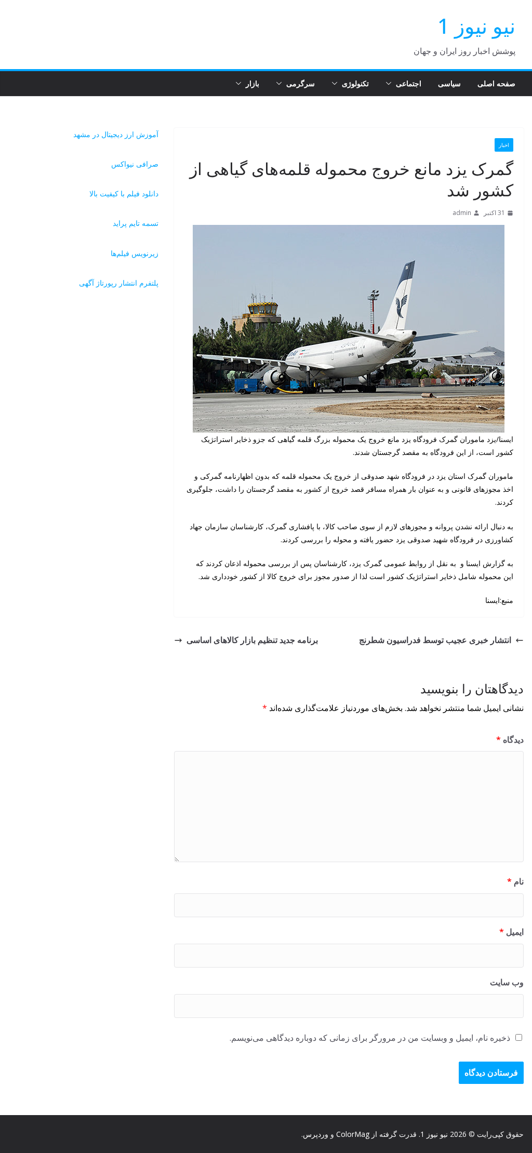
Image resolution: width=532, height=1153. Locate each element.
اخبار (504, 145)
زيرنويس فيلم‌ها (134, 253)
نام (515, 881)
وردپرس (315, 1134)
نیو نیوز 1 (476, 25)
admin (462, 212)
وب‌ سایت (507, 982)
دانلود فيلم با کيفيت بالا (123, 193)
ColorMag (352, 1134)
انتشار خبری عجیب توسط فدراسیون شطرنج (435, 640)
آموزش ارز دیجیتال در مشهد (115, 134)
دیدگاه (510, 739)
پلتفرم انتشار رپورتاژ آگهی (118, 283)
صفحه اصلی (496, 83)
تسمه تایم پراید (135, 223)
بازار (252, 83)
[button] (390, 83)
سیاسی (449, 83)
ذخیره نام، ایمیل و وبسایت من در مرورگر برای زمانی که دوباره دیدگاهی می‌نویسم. (370, 1037)
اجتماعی (408, 83)
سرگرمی (300, 83)
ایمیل (511, 931)
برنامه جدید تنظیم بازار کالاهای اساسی (252, 640)
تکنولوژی (355, 83)
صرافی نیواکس (134, 164)
